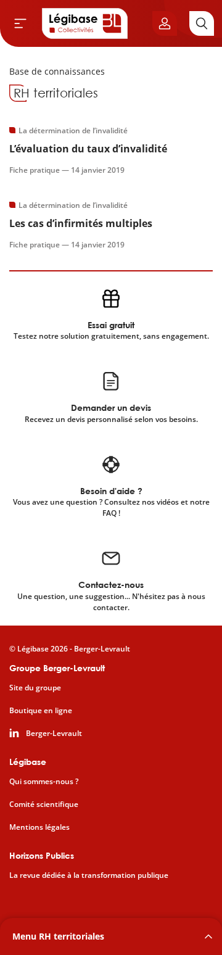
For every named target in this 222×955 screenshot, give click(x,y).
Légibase (27, 761)
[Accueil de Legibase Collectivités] (85, 23)
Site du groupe (35, 688)
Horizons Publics (41, 855)
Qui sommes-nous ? (43, 782)
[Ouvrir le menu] (20, 23)
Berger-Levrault (54, 733)
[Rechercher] (201, 23)
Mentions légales (39, 827)
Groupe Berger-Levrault (57, 668)
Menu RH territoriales (58, 936)
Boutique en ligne (40, 711)
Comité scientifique (43, 804)
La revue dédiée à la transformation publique (88, 875)
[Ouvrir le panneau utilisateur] (164, 23)
